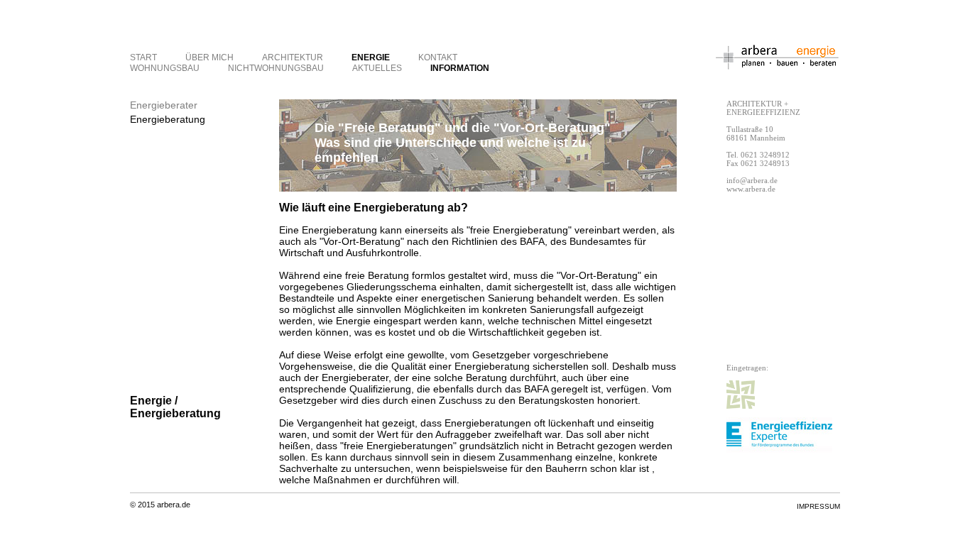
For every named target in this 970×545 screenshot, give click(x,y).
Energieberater (163, 105)
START (143, 57)
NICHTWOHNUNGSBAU (276, 68)
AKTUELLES (377, 68)
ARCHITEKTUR (292, 57)
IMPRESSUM (818, 506)
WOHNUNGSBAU (165, 68)
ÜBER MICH (209, 57)
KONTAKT (437, 57)
